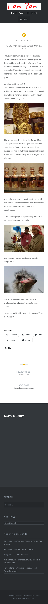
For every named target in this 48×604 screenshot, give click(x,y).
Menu (25, 19)
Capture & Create (24, 41)
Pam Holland (19, 46)
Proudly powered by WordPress (20, 595)
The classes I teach (25, 549)
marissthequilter (10, 560)
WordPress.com (28, 598)
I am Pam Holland (24, 13)
